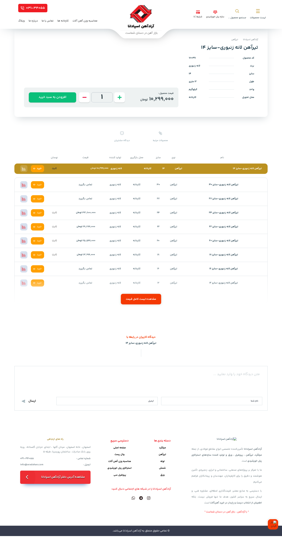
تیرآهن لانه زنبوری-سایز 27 (223, 199)
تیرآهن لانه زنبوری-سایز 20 (223, 241)
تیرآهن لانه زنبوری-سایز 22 (223, 227)
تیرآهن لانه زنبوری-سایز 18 (223, 255)
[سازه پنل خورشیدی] (215, 12)
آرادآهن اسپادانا (250, 39)
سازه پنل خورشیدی (215, 17)
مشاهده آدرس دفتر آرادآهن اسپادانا (63, 477)
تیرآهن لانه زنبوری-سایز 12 (223, 283)
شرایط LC (198, 17)
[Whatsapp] (133, 498)
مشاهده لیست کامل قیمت (141, 299)
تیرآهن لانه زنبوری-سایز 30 (223, 185)
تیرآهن (234, 39)
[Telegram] (141, 498)
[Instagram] (149, 498)
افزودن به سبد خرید (52, 97)
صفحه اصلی (119, 448)
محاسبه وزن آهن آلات (119, 461)
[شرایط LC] (198, 12)
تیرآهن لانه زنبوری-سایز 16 (223, 269)
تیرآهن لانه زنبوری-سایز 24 (223, 213)
